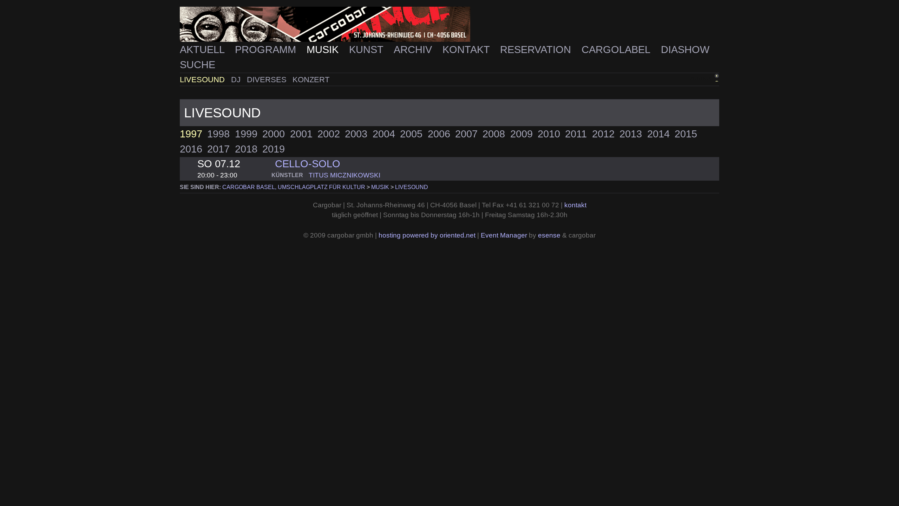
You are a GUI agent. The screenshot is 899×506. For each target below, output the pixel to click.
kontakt (575, 205)
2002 (328, 134)
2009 (521, 134)
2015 (686, 134)
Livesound (203, 79)
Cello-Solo (307, 163)
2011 (576, 134)
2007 (466, 134)
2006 (439, 134)
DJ (237, 79)
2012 (603, 134)
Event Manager (504, 235)
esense (549, 235)
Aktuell (203, 49)
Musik (324, 49)
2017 (218, 149)
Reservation (537, 49)
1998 (218, 134)
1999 (246, 134)
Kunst (367, 49)
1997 (191, 134)
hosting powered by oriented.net (427, 235)
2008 (494, 134)
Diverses (268, 79)
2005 (411, 134)
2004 (384, 134)
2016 (191, 149)
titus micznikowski (344, 175)
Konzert (311, 79)
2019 (273, 149)
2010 (549, 134)
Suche (197, 64)
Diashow (685, 49)
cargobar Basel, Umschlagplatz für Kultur (293, 187)
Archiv (414, 49)
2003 (356, 134)
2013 (630, 134)
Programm (267, 49)
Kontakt (467, 49)
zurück (701, 79)
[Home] (449, 24)
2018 (246, 149)
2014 (658, 134)
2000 (273, 134)
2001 (301, 134)
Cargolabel (617, 49)
